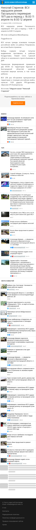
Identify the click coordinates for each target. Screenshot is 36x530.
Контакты (5, 511)
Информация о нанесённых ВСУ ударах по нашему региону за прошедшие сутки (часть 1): (20, 397)
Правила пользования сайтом (12, 521)
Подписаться (18, 103)
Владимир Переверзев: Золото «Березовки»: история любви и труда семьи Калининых (19, 415)
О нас (4, 508)
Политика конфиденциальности (13, 518)
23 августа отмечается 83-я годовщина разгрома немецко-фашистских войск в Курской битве (20, 451)
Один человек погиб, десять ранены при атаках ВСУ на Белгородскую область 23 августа (21, 380)
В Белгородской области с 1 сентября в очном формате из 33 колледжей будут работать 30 (20, 294)
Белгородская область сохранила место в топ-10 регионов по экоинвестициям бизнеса (20, 370)
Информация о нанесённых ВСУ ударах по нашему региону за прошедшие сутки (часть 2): (20, 406)
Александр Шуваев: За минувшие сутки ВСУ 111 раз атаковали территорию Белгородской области (20, 119)
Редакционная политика (10, 514)
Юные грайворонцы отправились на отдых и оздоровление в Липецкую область (19, 321)
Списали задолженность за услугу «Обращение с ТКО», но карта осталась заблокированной (20, 304)
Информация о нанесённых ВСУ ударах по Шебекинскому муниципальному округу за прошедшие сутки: (21, 330)
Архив (4, 525)
